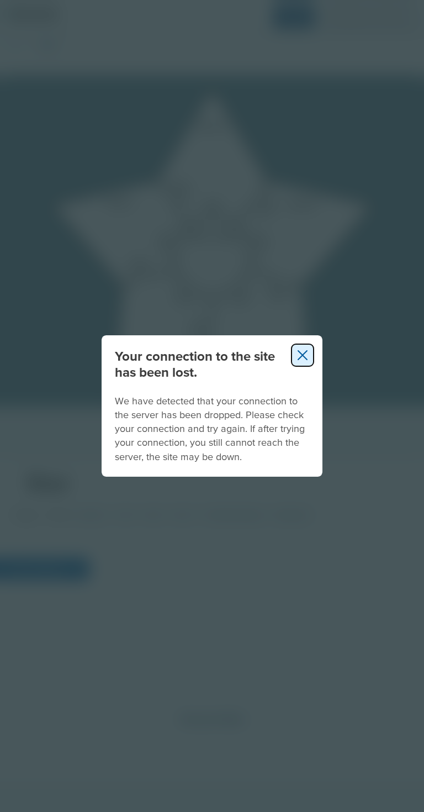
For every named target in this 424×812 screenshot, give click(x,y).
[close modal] (303, 355)
